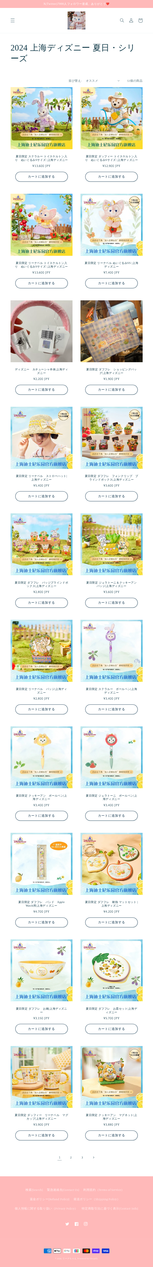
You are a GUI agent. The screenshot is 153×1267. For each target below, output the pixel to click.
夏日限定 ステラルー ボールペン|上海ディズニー (111, 691)
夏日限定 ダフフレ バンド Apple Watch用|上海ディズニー (41, 904)
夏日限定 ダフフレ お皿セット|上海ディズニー (111, 1010)
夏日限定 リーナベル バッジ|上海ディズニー (41, 691)
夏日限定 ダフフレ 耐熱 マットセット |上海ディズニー (111, 904)
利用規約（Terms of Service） (103, 1189)
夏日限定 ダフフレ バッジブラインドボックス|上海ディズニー (41, 584)
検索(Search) (34, 1189)
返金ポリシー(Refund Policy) (50, 1199)
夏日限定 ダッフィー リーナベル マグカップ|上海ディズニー (41, 1117)
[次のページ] (93, 1157)
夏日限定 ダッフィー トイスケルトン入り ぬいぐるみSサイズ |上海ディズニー (111, 158)
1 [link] (60, 1157)
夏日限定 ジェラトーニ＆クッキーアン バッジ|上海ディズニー (112, 584)
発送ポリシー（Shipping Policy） (97, 1199)
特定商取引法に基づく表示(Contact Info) (110, 1208)
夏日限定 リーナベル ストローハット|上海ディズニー (41, 478)
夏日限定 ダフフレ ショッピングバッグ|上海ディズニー (111, 371)
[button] (12, 20)
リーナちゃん (69, 1258)
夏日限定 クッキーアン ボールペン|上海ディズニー (41, 797)
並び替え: (75, 80)
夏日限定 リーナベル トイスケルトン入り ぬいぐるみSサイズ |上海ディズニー (41, 265)
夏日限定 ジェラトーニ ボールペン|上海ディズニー (111, 797)
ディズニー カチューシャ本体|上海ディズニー (41, 371)
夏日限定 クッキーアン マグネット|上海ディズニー (111, 1117)
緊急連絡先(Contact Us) (63, 1189)
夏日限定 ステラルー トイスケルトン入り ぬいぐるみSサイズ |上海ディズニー (41, 158)
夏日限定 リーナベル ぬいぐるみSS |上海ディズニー (111, 265)
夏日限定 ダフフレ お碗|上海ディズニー (41, 1010)
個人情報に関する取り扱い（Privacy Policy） (46, 1208)
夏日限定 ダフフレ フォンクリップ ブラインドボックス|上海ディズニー (111, 478)
